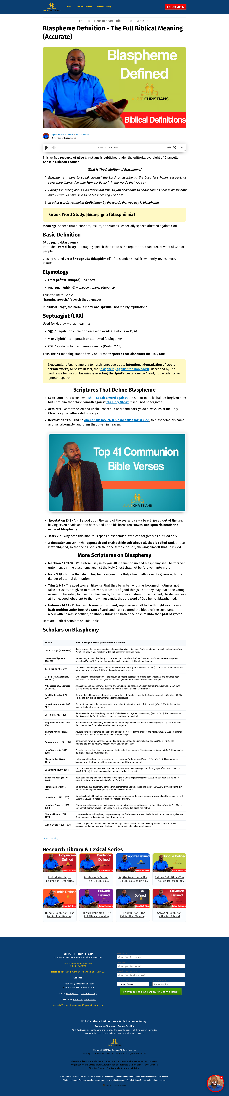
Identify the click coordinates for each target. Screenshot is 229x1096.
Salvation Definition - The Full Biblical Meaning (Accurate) (169, 916)
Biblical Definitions (83, 134)
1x (162, 147)
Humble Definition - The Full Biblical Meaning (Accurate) (59, 916)
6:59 (181, 147)
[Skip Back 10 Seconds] (169, 147)
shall (108, 398)
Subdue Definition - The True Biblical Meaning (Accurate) (169, 881)
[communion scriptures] (117, 472)
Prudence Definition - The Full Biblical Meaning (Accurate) (96, 881)
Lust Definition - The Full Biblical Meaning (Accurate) (132, 916)
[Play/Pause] (46, 147)
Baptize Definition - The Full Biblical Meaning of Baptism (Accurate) (132, 881)
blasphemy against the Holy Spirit (124, 369)
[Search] (148, 21)
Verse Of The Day (104, 7)
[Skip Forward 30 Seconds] (174, 147)
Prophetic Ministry (175, 7)
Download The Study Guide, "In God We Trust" (150, 991)
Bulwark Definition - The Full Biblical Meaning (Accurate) (96, 916)
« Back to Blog (51, 838)
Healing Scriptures (84, 7)
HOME (69, 7)
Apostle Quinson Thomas (62, 134)
